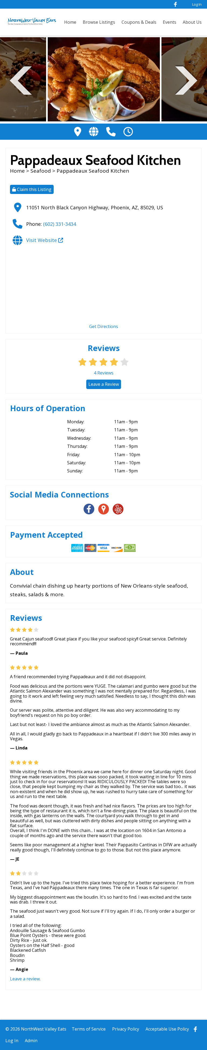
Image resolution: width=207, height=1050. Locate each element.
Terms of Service (89, 1029)
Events (169, 22)
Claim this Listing (33, 189)
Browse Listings (99, 22)
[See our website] (93, 131)
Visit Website (42, 240)
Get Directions (103, 326)
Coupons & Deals (139, 22)
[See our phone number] (111, 131)
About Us (192, 22)
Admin (31, 1041)
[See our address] (77, 131)
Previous (21, 79)
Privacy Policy (125, 1029)
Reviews (103, 373)
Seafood (40, 170)
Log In (197, 4)
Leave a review (25, 979)
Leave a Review (103, 384)
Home (70, 22)
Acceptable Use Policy (167, 1029)
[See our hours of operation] (128, 131)
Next (186, 79)
